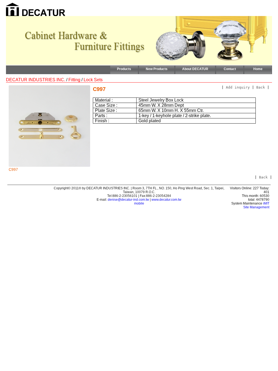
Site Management (256, 207)
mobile (139, 203)
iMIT (266, 203)
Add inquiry (238, 87)
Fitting (74, 79)
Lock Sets (93, 79)
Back (260, 87)
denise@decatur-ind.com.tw (128, 200)
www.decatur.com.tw (166, 200)
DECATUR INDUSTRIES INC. (35, 79)
